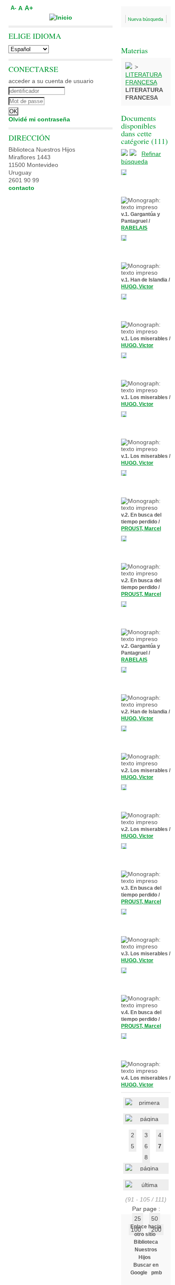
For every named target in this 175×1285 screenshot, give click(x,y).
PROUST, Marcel (141, 529)
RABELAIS (134, 228)
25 (137, 1218)
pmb (156, 1273)
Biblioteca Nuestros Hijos (146, 1249)
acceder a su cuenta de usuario (50, 81)
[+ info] (124, 172)
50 (154, 1218)
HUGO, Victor (137, 287)
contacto (21, 187)
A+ (29, 7)
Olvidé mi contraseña (39, 119)
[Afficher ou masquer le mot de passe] (84, 100)
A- (13, 8)
